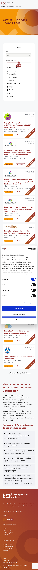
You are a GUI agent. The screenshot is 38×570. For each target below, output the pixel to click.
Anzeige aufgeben (8, 546)
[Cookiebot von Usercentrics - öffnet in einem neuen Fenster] (28, 249)
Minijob (11, 87)
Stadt (8, 52)
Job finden (6, 529)
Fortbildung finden (8, 533)
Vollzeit (11, 96)
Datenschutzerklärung (10, 562)
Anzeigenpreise (7, 544)
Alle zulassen (19, 308)
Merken (21, 135)
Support (5, 550)
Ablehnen (19, 320)
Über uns (5, 515)
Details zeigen (28, 303)
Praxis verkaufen (8, 548)
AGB (4, 558)
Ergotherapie (13, 71)
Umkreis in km (11, 60)
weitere (11, 80)
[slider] (19, 63)
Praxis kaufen (7, 531)
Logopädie (12, 74)
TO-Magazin (8, 520)
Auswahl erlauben (19, 314)
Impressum (6, 560)
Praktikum (12, 90)
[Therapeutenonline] (11, 4)
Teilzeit (11, 93)
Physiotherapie (13, 77)
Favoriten (6, 535)
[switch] (33, 284)
